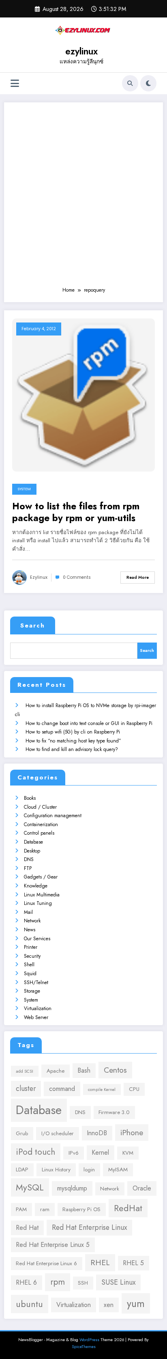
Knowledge (35, 885)
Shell (29, 964)
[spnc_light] (148, 83)
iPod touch (35, 1152)
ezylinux (81, 51)
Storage (32, 991)
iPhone (131, 1132)
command (62, 1088)
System (24, 489)
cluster (26, 1088)
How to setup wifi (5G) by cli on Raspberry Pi (73, 732)
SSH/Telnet (36, 982)
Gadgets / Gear (41, 877)
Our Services (37, 938)
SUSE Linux (118, 1282)
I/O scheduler (57, 1133)
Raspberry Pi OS (81, 1209)
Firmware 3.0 (114, 1112)
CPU (134, 1089)
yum (136, 1303)
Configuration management (52, 815)
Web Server (36, 1017)
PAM (21, 1209)
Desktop (32, 851)
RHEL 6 (26, 1282)
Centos (115, 1070)
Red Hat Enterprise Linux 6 (46, 1263)
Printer (30, 947)
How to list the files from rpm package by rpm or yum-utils (75, 512)
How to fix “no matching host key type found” (73, 740)
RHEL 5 (133, 1263)
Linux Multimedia (42, 894)
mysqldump (72, 1188)
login (89, 1169)
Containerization (41, 824)
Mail (28, 912)
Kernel (100, 1152)
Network (32, 920)
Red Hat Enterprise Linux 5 (53, 1244)
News (29, 929)
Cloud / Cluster (40, 807)
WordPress (89, 1340)
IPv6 (74, 1153)
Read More (137, 577)
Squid (30, 973)
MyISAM (118, 1169)
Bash (83, 1070)
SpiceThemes (84, 1347)
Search (32, 625)
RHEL (100, 1262)
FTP (28, 868)
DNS (29, 859)
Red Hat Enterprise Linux (89, 1227)
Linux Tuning (38, 903)
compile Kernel (102, 1089)
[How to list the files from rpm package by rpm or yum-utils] (83, 394)
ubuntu (29, 1304)
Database (33, 842)
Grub (22, 1133)
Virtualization (37, 1008)
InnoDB (97, 1133)
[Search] (130, 83)
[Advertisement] (83, 198)
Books (30, 798)
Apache (55, 1071)
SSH (83, 1283)
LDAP (22, 1169)
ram (44, 1209)
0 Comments (77, 577)
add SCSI (24, 1071)
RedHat (128, 1208)
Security (32, 956)
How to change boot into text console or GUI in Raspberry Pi (89, 723)
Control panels (39, 833)
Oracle (142, 1188)
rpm (57, 1282)
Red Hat (27, 1227)
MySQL (30, 1187)
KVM (127, 1153)
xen (108, 1304)
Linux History (56, 1169)
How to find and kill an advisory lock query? (72, 749)
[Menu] (15, 83)
